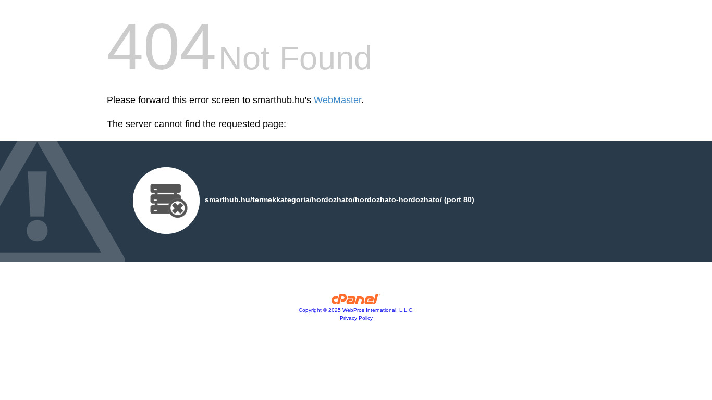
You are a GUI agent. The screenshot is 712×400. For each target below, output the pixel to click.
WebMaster (337, 100)
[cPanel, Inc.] (356, 301)
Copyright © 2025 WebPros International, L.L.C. (356, 310)
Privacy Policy (356, 318)
